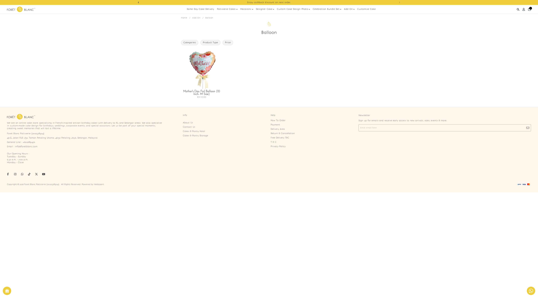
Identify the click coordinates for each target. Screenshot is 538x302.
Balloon (209, 17)
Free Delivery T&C (280, 137)
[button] (138, 2)
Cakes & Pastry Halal (194, 131)
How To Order (278, 120)
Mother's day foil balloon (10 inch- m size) (201, 93)
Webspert (99, 184)
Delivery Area (278, 129)
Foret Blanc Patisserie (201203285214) (41, 184)
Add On (196, 17)
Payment (275, 124)
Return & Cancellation (283, 133)
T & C (273, 142)
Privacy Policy (278, 146)
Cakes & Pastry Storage (195, 135)
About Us (188, 122)
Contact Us (189, 127)
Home (184, 17)
